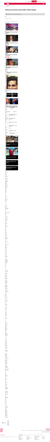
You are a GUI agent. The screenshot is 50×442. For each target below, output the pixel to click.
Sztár (13, 3)
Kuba (5, 16)
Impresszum (26, 430)
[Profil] (44, 3)
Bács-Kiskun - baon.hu (20, 436)
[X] (5, 57)
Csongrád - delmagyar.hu (20, 439)
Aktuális (11, 3)
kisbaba (5, 21)
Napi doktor (27, 3)
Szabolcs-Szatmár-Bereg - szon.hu (36, 439)
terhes (9, 21)
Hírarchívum (23, 430)
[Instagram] (47, 429)
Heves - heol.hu (28, 439)
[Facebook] (49, 429)
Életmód (18, 3)
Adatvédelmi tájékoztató (30, 430)
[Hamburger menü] (5, 3)
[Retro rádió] (33, 1)
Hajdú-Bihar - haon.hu (28, 438)
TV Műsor (30, 3)
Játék (26, 1)
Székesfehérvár (39, 1)
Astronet (23, 3)
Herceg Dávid (7, 158)
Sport (15, 3)
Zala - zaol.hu (43, 438)
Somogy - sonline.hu (35, 438)
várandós (7, 21)
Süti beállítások (47, 430)
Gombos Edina (14, 21)
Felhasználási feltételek (36, 430)
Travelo (21, 3)
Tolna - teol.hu (43, 436)
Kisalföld (11, 21)
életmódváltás (7, 169)
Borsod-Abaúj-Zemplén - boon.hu (21, 438)
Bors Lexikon (29, 1)
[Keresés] (43, 3)
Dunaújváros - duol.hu (28, 436)
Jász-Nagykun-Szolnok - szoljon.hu (36, 436)
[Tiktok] (46, 429)
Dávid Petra (10, 128)
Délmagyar (16, 21)
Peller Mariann (7, 164)
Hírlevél (44, 430)
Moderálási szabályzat (41, 430)
